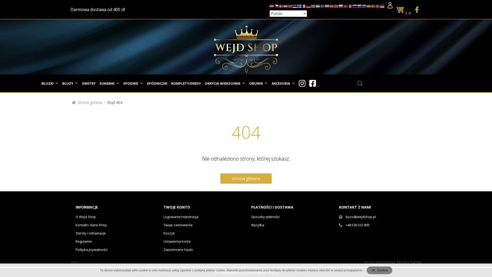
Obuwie (256, 83)
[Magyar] (318, 5)
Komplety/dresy (186, 83)
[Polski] (341, 5)
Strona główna (90, 102)
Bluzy (67, 83)
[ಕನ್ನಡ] (327, 5)
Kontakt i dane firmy (91, 225)
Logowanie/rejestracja (180, 216)
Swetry (89, 83)
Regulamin (84, 241)
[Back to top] (474, 260)
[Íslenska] (322, 5)
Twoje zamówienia (177, 225)
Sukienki (107, 83)
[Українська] (382, 5)
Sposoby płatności (265, 216)
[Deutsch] (308, 5)
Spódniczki (157, 83)
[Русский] (355, 5)
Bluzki (48, 83)
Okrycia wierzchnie (222, 83)
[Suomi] (299, 5)
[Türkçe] (378, 5)
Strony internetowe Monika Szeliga (393, 262)
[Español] (368, 5)
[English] (290, 5)
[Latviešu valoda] (332, 5)
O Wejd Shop (86, 216)
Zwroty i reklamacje (91, 233)
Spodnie (130, 83)
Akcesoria (281, 83)
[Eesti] (295, 5)
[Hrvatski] (272, 5)
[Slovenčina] (359, 5)
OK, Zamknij (379, 270)
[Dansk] (281, 5)
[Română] (350, 5)
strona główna (246, 178)
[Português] (345, 5)
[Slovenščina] (364, 5)
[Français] (304, 5)
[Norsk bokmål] (336, 5)
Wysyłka (257, 225)
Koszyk (169, 233)
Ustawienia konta (177, 241)
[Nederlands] (285, 5)
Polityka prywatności (91, 249)
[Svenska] (373, 5)
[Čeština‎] (276, 5)
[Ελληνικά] (313, 5)
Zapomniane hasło (178, 249)
